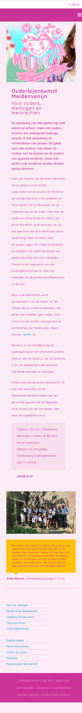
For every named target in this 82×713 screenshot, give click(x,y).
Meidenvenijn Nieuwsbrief (22, 663)
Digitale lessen (15, 640)
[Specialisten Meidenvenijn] (41, 492)
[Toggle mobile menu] (80, 15)
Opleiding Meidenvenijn (20, 617)
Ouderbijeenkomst (17, 628)
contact (27, 334)
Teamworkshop (15, 622)
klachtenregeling (28, 694)
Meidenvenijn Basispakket (21, 611)
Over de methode (17, 605)
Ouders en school (16, 652)
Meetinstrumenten (17, 646)
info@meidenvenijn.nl (56, 694)
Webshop (11, 658)
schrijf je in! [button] (25, 476)
